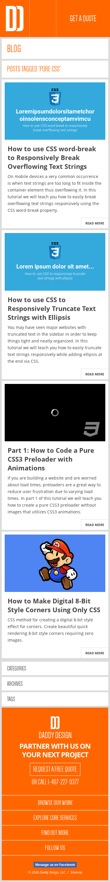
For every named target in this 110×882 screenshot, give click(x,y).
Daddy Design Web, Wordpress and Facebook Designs (14, 18)
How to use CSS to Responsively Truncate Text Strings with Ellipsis (52, 308)
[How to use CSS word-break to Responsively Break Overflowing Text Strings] (55, 111)
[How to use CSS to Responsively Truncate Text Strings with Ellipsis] (55, 261)
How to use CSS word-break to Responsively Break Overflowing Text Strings (52, 157)
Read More (94, 223)
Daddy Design (55, 735)
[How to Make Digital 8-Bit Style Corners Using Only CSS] (55, 563)
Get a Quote (83, 18)
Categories (16, 668)
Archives (15, 683)
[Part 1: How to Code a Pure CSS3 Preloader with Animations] (55, 412)
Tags (11, 699)
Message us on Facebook (55, 864)
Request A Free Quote (55, 769)
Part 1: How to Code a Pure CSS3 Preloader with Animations (51, 459)
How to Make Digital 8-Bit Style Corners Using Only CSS (54, 605)
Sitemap (76, 872)
